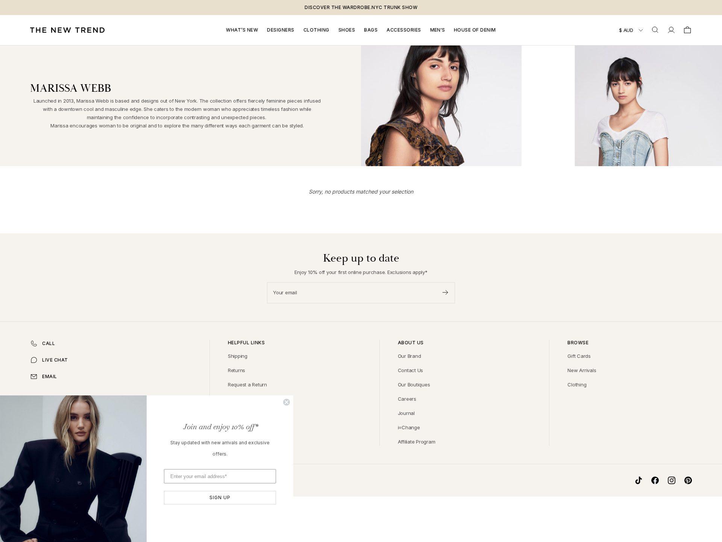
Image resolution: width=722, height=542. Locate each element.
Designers (280, 30)
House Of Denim (475, 30)
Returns (236, 370)
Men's (437, 30)
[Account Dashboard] (671, 30)
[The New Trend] (67, 30)
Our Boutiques (414, 385)
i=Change (409, 427)
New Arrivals (581, 370)
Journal (406, 413)
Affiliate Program (416, 442)
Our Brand (409, 356)
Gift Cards (579, 356)
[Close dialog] (286, 402)
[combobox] (655, 30)
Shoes (346, 30)
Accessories (404, 30)
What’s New (242, 30)
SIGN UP (220, 497)
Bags (371, 30)
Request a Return (247, 385)
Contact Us (410, 370)
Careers (407, 399)
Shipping (237, 356)
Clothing (316, 30)
